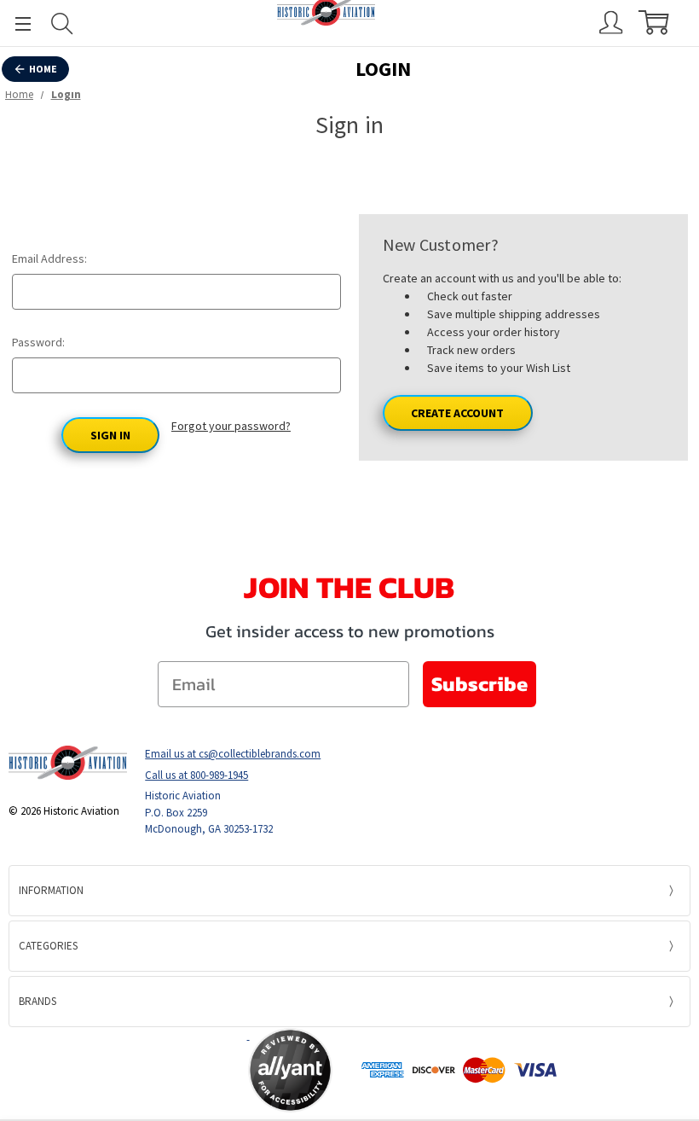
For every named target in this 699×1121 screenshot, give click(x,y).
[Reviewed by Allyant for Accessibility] (290, 1070)
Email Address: (49, 258)
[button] (180, 1069)
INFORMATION (51, 890)
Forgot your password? (231, 425)
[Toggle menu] (15, 23)
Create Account (457, 413)
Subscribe (479, 684)
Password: (38, 342)
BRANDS (37, 1001)
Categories (48, 945)
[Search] (62, 23)
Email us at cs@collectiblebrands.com (233, 753)
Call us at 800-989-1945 (196, 775)
